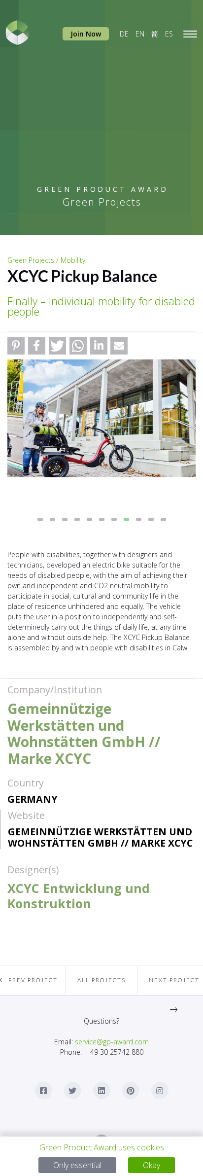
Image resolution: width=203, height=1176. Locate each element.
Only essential (77, 1165)
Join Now (85, 33)
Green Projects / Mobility (46, 260)
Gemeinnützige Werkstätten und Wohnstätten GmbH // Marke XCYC (100, 837)
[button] (16, 346)
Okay (151, 1165)
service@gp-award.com (112, 1041)
